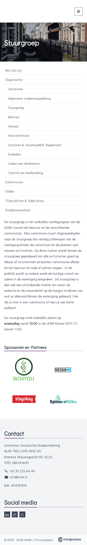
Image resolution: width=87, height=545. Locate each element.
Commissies (14, 182)
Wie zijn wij (13, 70)
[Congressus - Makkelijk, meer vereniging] (69, 539)
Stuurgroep (16, 107)
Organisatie (13, 79)
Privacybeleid (44, 540)
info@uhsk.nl (18, 477)
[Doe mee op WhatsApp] (22, 514)
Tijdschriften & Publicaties (24, 200)
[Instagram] (15, 514)
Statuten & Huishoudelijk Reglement (35, 145)
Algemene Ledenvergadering (29, 98)
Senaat (13, 126)
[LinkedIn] (7, 514)
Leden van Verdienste (24, 163)
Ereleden (14, 154)
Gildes (9, 191)
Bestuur (13, 117)
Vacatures (15, 89)
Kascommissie (18, 135)
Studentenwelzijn (17, 210)
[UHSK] (22, 11)
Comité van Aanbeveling (25, 172)
